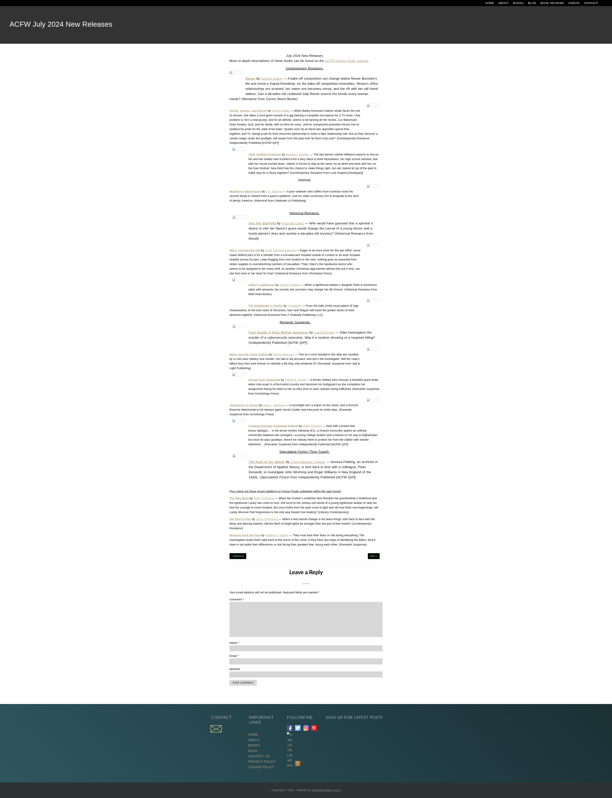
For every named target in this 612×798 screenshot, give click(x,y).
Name (234, 642)
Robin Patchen (312, 426)
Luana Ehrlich (324, 332)
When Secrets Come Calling (248, 354)
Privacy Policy (262, 761)
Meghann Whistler (297, 154)
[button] (603, 3)
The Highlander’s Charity (265, 305)
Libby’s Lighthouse (261, 284)
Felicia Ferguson (283, 354)
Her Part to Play (240, 519)
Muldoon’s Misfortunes (245, 191)
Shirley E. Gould (295, 379)
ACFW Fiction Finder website (346, 61)
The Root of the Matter (267, 462)
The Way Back (239, 498)
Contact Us (259, 756)
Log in (337, 790)
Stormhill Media (322, 790)
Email (234, 656)
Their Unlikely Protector (264, 154)
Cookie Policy (261, 767)
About (254, 740)
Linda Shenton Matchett (280, 250)
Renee (250, 78)
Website (234, 669)
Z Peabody (294, 305)
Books (254, 745)
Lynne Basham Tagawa (308, 462)
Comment (236, 599)
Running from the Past (245, 535)
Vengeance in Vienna (243, 405)
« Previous (238, 556)
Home (253, 734)
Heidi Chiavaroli (264, 498)
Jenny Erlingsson (267, 519)
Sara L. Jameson (274, 405)
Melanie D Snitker (277, 535)
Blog (253, 751)
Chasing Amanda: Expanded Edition (273, 426)
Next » (373, 556)
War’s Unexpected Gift (244, 250)
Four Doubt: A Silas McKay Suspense (278, 332)
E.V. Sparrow (274, 191)
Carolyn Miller (281, 110)
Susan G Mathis (289, 284)
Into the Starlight (262, 223)
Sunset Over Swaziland (264, 379)
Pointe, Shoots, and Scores (248, 110)
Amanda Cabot (292, 223)
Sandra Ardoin (271, 78)
